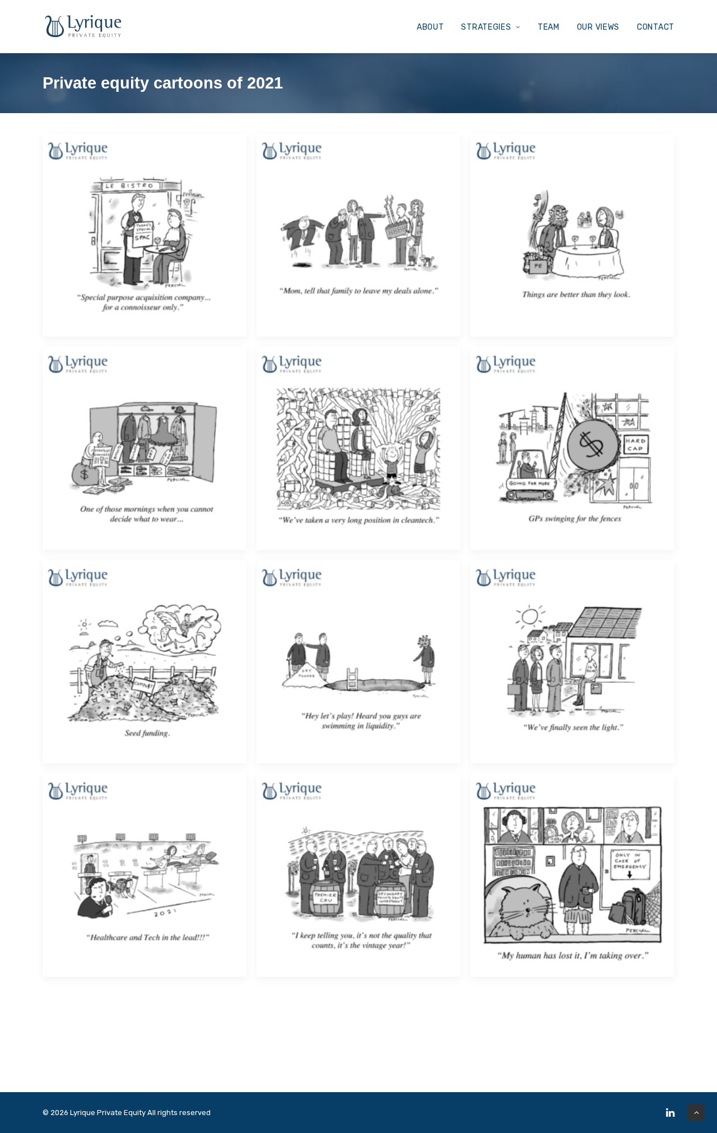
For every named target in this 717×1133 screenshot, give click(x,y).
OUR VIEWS (598, 27)
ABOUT (430, 27)
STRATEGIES (486, 27)
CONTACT (655, 27)
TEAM (549, 27)
